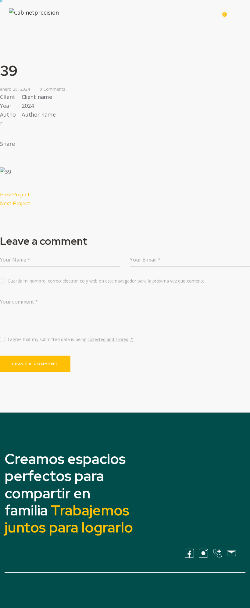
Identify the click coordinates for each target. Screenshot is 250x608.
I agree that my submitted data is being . (70, 339)
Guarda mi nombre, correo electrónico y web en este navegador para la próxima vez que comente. (106, 281)
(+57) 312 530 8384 (62, 594)
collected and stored (108, 339)
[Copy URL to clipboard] (46, 144)
